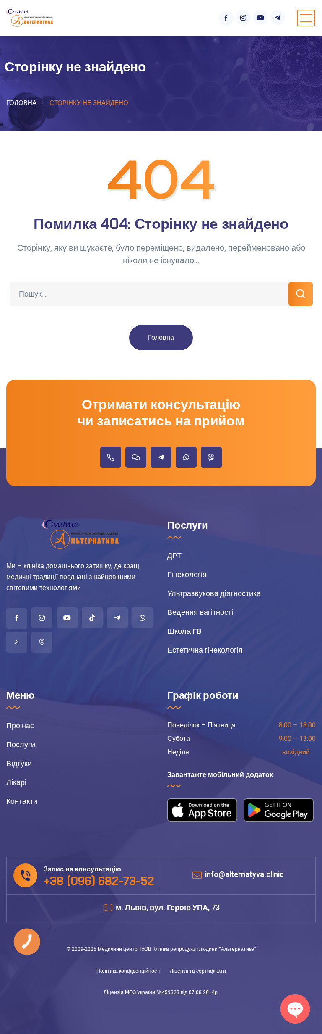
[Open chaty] (295, 1009)
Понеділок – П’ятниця (201, 725)
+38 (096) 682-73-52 (99, 881)
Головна (21, 103)
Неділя (178, 752)
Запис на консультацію (82, 869)
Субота (178, 739)
